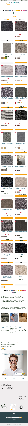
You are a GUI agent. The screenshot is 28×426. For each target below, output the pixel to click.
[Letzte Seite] (16, 19)
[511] (19, 192)
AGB (20, 387)
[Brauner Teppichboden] (12, 10)
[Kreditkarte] (10, 405)
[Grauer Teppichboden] (6, 10)
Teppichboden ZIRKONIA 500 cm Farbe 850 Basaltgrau (21, 276)
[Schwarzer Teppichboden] (3, 10)
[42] (19, 58)
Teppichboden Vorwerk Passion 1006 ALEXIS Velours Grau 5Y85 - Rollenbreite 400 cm (7, 143)
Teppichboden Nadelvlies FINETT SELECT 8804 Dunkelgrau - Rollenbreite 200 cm (7, 32)
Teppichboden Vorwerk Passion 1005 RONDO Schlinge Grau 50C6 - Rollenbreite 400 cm (7, 98)
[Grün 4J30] (6, 58)
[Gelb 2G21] (4, 58)
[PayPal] (12, 405)
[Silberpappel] (17, 258)
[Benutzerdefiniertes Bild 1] (11, 407)
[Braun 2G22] (19, 148)
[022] (4, 80)
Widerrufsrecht (21, 386)
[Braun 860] (17, 214)
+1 (7, 80)
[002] (3, 236)
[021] (3, 80)
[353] (17, 170)
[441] (4, 258)
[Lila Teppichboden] (26, 10)
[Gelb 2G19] (4, 148)
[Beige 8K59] (2, 103)
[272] (18, 58)
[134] (18, 125)
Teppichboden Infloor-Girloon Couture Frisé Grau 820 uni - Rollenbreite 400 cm (21, 188)
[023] (6, 80)
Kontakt (21, 390)
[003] (4, 236)
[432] (3, 170)
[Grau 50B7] (19, 235)
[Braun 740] (4, 280)
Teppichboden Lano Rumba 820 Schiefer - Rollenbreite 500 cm (20, 32)
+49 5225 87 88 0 (4, 348)
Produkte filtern (14, 16)
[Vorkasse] (15, 405)
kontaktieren (19, 342)
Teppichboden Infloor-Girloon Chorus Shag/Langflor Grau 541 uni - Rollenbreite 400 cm (7, 255)
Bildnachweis (21, 385)
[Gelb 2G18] (6, 103)
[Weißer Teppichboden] (1, 10)
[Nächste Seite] (15, 19)
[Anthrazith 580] (2, 280)
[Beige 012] (15, 80)
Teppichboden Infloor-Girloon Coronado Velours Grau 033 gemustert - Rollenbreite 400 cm (21, 76)
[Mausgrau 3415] (6, 125)
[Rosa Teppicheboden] (23, 10)
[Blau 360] (15, 214)
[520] (6, 258)
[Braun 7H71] (15, 235)
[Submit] (21, 417)
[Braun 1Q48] (18, 148)
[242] (17, 58)
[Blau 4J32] (17, 103)
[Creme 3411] (4, 125)
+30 (21, 102)
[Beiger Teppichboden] (8, 10)
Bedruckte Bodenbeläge (3, 394)
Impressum (21, 384)
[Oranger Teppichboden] (19, 10)
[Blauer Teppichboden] (10, 10)
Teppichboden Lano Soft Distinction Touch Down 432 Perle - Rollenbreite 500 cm (20, 54)
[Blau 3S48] (3, 103)
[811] (6, 170)
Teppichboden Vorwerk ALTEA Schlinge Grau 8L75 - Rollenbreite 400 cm (7, 210)
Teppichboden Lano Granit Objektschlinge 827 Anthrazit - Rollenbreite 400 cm (20, 121)
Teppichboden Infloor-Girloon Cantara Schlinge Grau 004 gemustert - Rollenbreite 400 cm (7, 232)
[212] (15, 58)
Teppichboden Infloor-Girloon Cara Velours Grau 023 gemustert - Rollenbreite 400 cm (7, 76)
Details (7, 40)
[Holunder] (15, 258)
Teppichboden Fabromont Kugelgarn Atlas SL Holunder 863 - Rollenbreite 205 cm (21, 254)
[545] (18, 170)
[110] (15, 125)
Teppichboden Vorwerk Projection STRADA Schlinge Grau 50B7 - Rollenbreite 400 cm (21, 231)
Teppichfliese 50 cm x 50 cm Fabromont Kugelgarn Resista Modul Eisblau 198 (7, 188)
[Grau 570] (19, 214)
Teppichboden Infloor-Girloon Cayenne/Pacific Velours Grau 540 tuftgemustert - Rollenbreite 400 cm (7, 276)
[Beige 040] (19, 80)
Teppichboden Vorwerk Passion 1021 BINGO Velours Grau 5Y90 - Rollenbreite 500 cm (7, 54)
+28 (21, 80)
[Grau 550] (18, 214)
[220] (19, 125)
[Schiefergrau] (3, 191)
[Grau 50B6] (18, 235)
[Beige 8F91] (2, 58)
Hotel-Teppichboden (12, 394)
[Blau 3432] (3, 125)
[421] (18, 192)
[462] (4, 170)
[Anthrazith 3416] (2, 125)
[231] (19, 37)
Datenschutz (21, 388)
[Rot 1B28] (15, 103)
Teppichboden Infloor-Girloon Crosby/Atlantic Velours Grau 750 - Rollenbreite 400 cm (21, 210)
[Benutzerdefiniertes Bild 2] (12, 409)
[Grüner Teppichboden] (13, 13)
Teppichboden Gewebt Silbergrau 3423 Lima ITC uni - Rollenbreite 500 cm (7, 121)
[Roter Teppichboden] (21, 10)
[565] (19, 170)
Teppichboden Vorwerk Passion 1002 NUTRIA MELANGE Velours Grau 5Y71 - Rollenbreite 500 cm (21, 143)
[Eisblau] (2, 191)
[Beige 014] (17, 80)
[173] (15, 170)
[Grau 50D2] (5, 148)
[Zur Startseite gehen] (14, 2)
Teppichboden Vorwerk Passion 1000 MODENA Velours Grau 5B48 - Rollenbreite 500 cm (21, 98)
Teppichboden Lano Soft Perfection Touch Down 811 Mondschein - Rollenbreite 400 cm (7, 166)
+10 (7, 258)
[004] (6, 236)
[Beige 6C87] (15, 148)
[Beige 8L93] (3, 58)
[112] (15, 37)
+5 (7, 280)
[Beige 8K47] (17, 148)
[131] (17, 37)
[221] (18, 37)
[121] (17, 125)
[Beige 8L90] (2, 148)
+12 (7, 102)
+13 (6, 36)
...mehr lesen (2, 333)
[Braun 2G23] (19, 103)
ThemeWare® (20, 424)
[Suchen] (10, 4)
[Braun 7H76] (4, 103)
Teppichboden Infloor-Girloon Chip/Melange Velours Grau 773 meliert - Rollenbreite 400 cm (20, 166)
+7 (7, 125)
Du (4, 36)
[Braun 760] (6, 280)
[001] (2, 236)
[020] (2, 80)
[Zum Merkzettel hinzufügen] (12, 22)
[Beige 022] (18, 80)
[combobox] (7, 4)
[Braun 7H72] (17, 235)
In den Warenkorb (21, 40)
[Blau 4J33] (18, 103)
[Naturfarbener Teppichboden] (15, 10)
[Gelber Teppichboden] (17, 10)
